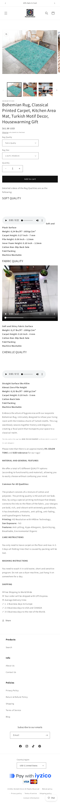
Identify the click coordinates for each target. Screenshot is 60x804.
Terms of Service (13, 710)
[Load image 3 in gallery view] (45, 89)
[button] (6, 13)
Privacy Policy (12, 690)
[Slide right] (57, 90)
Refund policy (47, 789)
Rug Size (5, 150)
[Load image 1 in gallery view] (14, 89)
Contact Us (11, 672)
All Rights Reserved (32, 789)
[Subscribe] (46, 735)
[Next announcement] (54, 3)
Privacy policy (16, 793)
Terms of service (31, 793)
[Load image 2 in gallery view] (30, 89)
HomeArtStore (19, 789)
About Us (10, 665)
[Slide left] (3, 90)
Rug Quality (7, 137)
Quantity (5, 163)
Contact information (31, 798)
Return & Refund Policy (17, 697)
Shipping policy (46, 793)
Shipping (5, 132)
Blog (8, 716)
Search (9, 647)
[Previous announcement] (5, 3)
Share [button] (8, 620)
